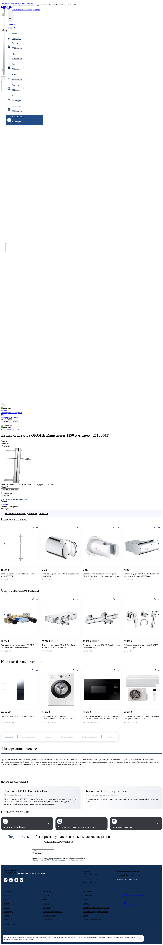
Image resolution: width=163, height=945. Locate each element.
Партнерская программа (92, 920)
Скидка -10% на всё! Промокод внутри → (18, 3)
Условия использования (77, 860)
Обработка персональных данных (96, 908)
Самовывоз (87, 900)
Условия (4, 504)
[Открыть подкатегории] (8, 5)
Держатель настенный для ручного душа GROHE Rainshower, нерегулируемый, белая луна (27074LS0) (101, 575)
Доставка (46, 895)
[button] (3, 405)
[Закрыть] (140, 938)
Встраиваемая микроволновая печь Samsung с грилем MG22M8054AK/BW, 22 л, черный (101, 717)
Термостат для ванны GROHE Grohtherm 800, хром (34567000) (101, 646)
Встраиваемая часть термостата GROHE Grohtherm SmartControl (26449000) (17, 646)
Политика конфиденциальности (60, 860)
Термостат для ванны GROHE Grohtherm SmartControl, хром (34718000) (58, 646)
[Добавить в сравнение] (37, 528)
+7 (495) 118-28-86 (90, 874)
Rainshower (14, 429)
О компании (87, 895)
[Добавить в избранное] (33, 528)
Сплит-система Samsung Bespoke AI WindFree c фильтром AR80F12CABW (143, 717)
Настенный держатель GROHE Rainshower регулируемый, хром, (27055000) (141, 575)
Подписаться (37, 853)
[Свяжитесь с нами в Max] (16, 880)
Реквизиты (47, 920)
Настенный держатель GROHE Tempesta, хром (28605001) (61, 575)
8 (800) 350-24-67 (89, 882)
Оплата (46, 900)
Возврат (46, 904)
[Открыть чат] (21, 880)
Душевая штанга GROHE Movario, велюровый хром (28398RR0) (20, 575)
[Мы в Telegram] (6, 880)
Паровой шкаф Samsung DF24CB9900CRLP (19, 716)
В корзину (20, 585)
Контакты (86, 904)
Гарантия (46, 908)
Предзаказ (5, 446)
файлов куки (130, 937)
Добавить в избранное (10, 421)
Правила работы (49, 916)
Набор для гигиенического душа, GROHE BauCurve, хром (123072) (141, 646)
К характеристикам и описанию (14, 499)
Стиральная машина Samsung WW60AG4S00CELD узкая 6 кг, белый (58, 717)
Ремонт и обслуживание (52, 912)
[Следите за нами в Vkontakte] (11, 880)
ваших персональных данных (24, 939)
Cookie (85, 916)
